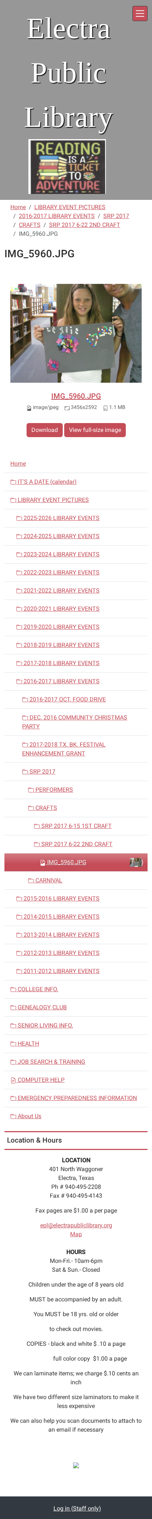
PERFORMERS (53, 789)
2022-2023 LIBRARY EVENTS (61, 572)
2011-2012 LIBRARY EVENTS (61, 971)
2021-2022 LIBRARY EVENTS (61, 590)
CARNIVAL (48, 880)
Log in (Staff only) (77, 1508)
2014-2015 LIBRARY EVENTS (61, 916)
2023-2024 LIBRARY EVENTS (61, 554)
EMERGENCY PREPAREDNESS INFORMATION (76, 1097)
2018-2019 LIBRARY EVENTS (61, 644)
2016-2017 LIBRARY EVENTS (57, 215)
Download (44, 429)
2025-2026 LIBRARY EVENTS (61, 518)
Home (18, 207)
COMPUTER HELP (40, 1079)
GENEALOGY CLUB (41, 1007)
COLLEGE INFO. (37, 989)
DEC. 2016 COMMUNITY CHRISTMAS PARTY (74, 722)
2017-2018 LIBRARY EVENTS (61, 663)
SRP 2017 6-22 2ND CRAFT (84, 224)
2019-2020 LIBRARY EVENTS (61, 626)
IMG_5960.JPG (76, 396)
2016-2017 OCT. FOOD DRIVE (67, 699)
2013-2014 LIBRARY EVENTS (61, 934)
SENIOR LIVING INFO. (44, 1025)
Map (76, 1234)
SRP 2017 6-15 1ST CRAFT (76, 825)
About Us (28, 1116)
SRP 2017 (116, 215)
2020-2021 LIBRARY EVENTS (61, 608)
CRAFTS (30, 224)
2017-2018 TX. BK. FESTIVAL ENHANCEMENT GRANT (64, 749)
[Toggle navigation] (140, 13)
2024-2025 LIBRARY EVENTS (61, 536)
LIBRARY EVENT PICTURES (70, 207)
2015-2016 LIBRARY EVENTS (61, 898)
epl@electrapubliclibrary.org (76, 1225)
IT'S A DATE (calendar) (46, 481)
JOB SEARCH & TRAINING (50, 1061)
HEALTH (27, 1043)
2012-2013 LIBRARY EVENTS (61, 952)
